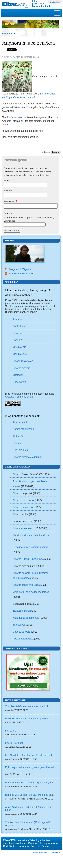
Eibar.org (17, 333)
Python (45, 846)
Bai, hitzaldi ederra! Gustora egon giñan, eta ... (30, 782)
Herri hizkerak (20, 450)
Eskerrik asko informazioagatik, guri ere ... (27, 718)
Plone (33, 846)
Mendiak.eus (20, 354)
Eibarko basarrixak (23, 507)
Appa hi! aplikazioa (23, 638)
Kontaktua (55, 852)
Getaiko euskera (21, 631)
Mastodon (18, 374)
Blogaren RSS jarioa (20, 269)
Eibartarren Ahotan (23, 361)
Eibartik (9, 33)
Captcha (8, 213)
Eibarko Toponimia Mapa (26, 584)
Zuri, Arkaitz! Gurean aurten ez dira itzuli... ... (29, 706)
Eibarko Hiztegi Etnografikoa (28, 559)
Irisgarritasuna (40, 852)
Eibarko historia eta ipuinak (27, 457)
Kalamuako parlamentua (26, 617)
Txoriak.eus (19, 319)
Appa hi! (17, 340)
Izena (6, 180)
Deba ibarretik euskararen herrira (30, 547)
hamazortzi (11, 730)
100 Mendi (18, 436)
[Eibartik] (24, 253)
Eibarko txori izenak (23, 500)
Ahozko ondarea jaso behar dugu (31, 535)
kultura (55, 152)
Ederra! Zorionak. (14, 742)
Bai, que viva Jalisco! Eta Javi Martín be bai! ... (30, 794)
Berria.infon (17, 117)
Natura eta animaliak (24, 429)
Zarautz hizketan (22, 610)
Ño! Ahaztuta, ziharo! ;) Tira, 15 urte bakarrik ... (30, 755)
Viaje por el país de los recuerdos (31, 591)
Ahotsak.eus (19, 326)
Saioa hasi (55, 2)
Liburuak (17, 443)
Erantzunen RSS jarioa (21, 273)
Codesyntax (19, 382)
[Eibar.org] (16, 4)
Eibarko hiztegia (21, 368)
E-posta (8, 190)
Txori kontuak (20, 422)
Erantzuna (9, 201)
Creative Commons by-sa (19, 396)
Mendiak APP (20, 347)
